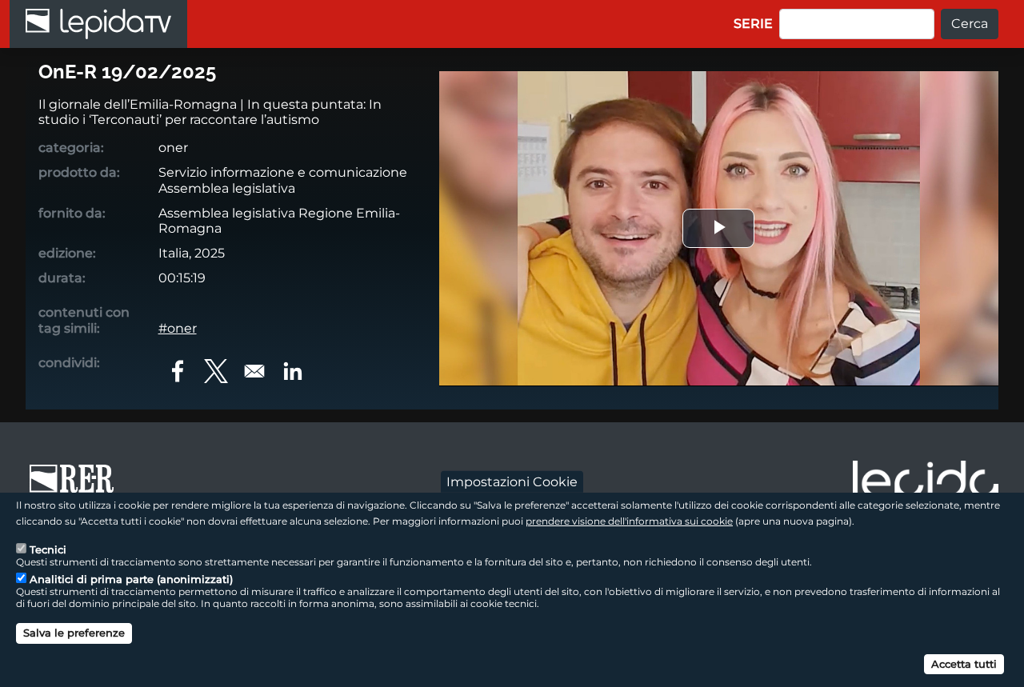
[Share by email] (254, 371)
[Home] (98, 24)
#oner (177, 328)
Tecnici (48, 548)
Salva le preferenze (74, 632)
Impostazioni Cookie (512, 481)
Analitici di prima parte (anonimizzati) (131, 579)
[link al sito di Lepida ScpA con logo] (925, 484)
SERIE (753, 23)
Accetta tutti (964, 663)
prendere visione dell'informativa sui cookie (629, 520)
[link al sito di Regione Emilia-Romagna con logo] (77, 486)
